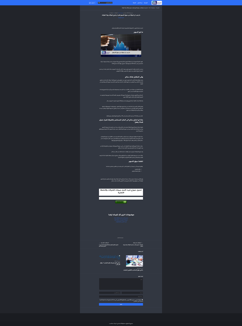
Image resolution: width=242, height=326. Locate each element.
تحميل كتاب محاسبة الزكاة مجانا (121, 218)
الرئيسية (146, 2)
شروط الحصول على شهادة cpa (121, 219)
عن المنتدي (140, 2)
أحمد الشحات (121, 17)
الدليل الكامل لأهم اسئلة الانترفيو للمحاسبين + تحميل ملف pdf (108, 245)
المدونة (134, 2)
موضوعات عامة (120, 12)
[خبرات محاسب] (155, 2)
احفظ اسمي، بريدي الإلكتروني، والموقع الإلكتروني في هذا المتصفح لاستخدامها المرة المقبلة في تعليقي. (121, 300)
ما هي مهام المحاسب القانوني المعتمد (133, 270)
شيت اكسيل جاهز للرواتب (121, 221)
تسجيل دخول (92, 2)
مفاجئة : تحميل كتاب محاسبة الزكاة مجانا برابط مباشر (133, 245)
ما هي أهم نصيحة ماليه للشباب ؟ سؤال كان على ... (110, 263)
